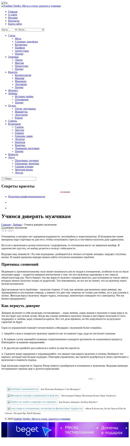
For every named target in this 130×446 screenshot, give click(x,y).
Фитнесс (13, 90)
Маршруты (21, 111)
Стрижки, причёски (26, 41)
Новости (13, 154)
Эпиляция (21, 84)
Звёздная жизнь (24, 169)
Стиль (11, 35)
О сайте (12, 14)
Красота (12, 72)
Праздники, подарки (27, 160)
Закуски (19, 130)
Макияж (19, 78)
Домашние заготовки (27, 148)
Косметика (21, 44)
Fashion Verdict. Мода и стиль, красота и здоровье (42, 418)
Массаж (19, 62)
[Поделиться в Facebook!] (52, 375)
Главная (12, 11)
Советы (12, 120)
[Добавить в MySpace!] (72, 375)
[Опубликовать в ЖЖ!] (62, 375)
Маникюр (20, 81)
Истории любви (24, 96)
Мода (18, 38)
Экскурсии (21, 114)
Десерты (20, 139)
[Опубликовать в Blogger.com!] (47, 375)
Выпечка (20, 145)
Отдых (12, 105)
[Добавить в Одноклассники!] (77, 375)
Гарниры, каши (24, 136)
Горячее (19, 133)
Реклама (13, 17)
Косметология (23, 75)
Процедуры (21, 66)
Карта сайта (15, 23)
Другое (19, 172)
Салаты (19, 126)
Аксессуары (22, 50)
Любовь (12, 93)
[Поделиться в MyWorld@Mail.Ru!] (67, 375)
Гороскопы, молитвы (27, 163)
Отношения (21, 99)
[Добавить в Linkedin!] (57, 375)
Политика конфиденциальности (26, 196)
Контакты (13, 20)
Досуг (11, 157)
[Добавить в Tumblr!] (82, 375)
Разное (19, 117)
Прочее (19, 53)
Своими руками (24, 166)
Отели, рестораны (25, 108)
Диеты (19, 59)
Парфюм (20, 47)
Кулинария (14, 123)
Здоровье (13, 56)
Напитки (20, 142)
